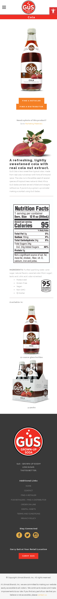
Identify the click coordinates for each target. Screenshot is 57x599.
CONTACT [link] (28, 490)
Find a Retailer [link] (31, 101)
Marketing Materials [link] (33, 124)
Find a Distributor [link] (31, 107)
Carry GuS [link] (28, 556)
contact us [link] (42, 595)
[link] (53, 11)
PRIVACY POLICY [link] (28, 518)
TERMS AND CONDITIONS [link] (28, 514)
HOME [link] (28, 486)
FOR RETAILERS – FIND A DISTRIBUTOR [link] (28, 500)
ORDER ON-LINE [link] (28, 504)
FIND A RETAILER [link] (28, 495)
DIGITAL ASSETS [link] (28, 509)
